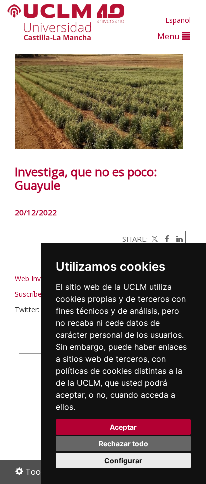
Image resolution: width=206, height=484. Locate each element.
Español (178, 20)
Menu (170, 36)
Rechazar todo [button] (123, 443)
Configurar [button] (123, 460)
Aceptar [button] (123, 427)
